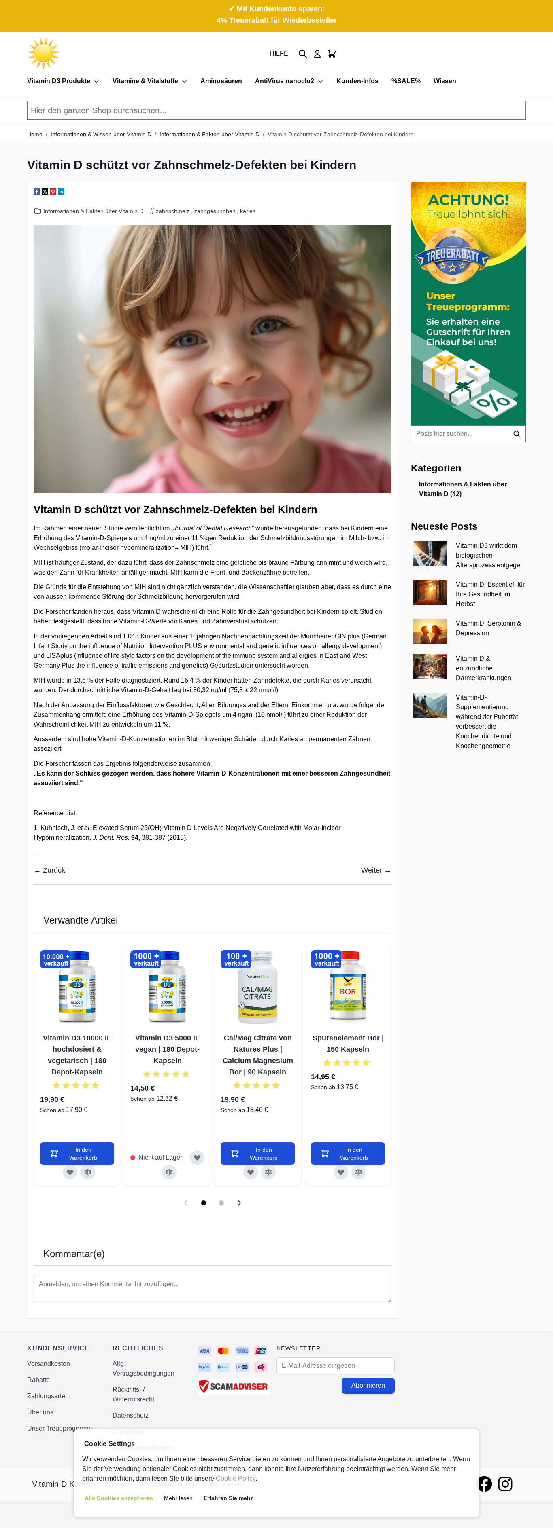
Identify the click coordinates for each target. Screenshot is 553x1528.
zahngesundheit (214, 211)
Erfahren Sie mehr (228, 1498)
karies (247, 211)
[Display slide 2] (221, 1203)
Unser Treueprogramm (59, 1428)
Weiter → (376, 870)
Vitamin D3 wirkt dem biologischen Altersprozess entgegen (490, 555)
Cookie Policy (235, 1478)
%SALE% (406, 81)
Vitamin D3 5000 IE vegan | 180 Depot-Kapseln (167, 1049)
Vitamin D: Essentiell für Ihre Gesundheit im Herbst (490, 594)
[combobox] (468, 433)
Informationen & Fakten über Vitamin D (209, 134)
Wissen (445, 81)
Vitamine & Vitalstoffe (145, 81)
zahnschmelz (172, 211)
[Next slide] (239, 1203)
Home (35, 134)
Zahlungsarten (48, 1396)
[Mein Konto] (317, 54)
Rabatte (38, 1379)
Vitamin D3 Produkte (58, 81)
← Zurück (49, 870)
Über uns (40, 1412)
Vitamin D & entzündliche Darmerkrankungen (483, 668)
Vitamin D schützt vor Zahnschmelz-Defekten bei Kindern (341, 134)
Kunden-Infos (357, 81)
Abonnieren (368, 1385)
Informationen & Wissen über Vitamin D (101, 134)
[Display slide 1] (204, 1203)
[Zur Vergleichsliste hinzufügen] (88, 1172)
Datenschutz (131, 1415)
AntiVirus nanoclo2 (284, 81)
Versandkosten (48, 1363)
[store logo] (43, 53)
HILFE (279, 53)
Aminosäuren (221, 81)
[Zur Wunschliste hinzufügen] (70, 1172)
